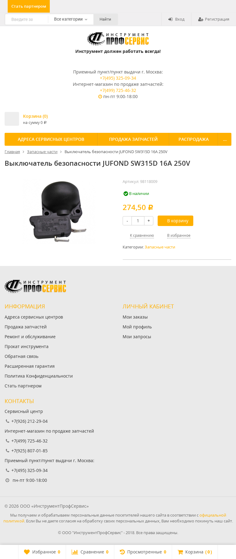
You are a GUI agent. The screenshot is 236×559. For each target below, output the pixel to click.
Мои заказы (135, 317)
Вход (179, 19)
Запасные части (160, 247)
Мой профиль (137, 327)
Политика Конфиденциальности (39, 376)
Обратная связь (21, 356)
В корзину (177, 221)
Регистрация (217, 19)
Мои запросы (137, 336)
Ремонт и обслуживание (30, 336)
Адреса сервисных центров (51, 139)
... (225, 139)
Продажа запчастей (133, 139)
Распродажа (194, 139)
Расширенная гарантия (30, 366)
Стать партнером (28, 6)
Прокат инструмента (27, 346)
